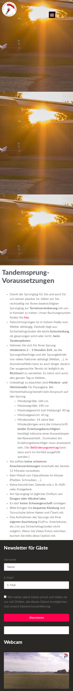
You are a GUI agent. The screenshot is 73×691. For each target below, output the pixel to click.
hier (26, 317)
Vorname (10, 559)
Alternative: (12, 624)
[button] (52, 15)
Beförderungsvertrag (44, 447)
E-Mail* (9, 577)
